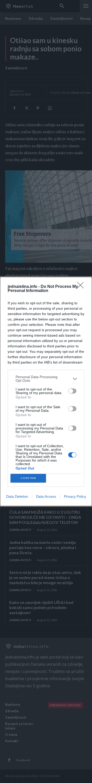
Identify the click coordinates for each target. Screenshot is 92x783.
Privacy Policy (75, 496)
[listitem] (46, 378)
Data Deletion (17, 496)
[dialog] (46, 391)
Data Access (46, 496)
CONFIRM (28, 478)
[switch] (72, 391)
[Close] (82, 287)
